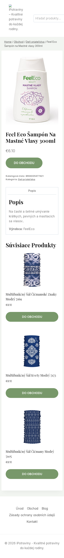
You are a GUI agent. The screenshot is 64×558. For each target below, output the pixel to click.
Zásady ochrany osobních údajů (32, 515)
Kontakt (32, 521)
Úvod (19, 508)
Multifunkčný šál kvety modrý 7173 (31, 375)
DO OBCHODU (24, 163)
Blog (45, 508)
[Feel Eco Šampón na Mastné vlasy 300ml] (32, 90)
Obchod (32, 508)
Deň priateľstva (26, 179)
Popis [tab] (32, 190)
